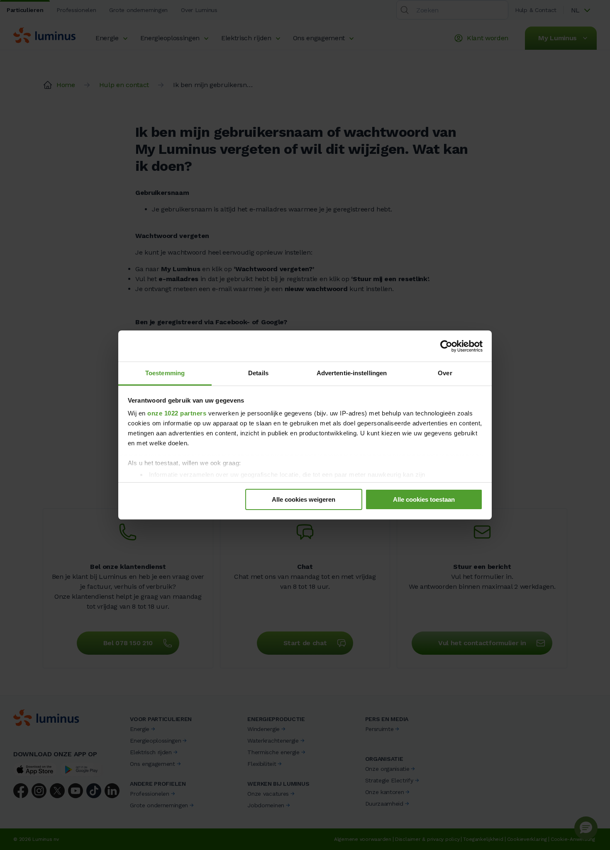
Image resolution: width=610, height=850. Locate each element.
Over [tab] (445, 372)
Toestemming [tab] (165, 372)
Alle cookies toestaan (424, 499)
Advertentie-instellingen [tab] (352, 372)
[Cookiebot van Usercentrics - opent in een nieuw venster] (446, 346)
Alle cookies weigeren (303, 499)
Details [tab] (258, 372)
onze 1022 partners (176, 413)
